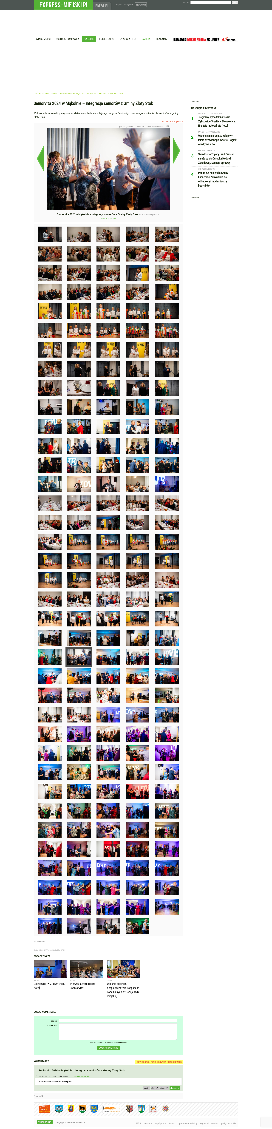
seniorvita (43, 950)
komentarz (52, 1025)
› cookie (186, 2)
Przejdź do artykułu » (172, 121)
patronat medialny (188, 1123)
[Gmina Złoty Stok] (127, 1112)
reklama (148, 1123)
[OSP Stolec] (151, 1112)
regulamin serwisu (209, 1123)
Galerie (89, 38)
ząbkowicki (141, 4)
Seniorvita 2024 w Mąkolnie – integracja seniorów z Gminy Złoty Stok (91, 94)
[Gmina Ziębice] (139, 1112)
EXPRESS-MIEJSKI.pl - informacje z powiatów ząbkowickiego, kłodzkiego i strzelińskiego (63, 5)
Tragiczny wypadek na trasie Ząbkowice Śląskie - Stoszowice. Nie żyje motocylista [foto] (217, 121)
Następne (176, 151)
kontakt (172, 1123)
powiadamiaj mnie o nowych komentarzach (159, 1061)
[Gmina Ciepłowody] (80, 1112)
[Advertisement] (136, 67)
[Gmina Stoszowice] (109, 1112)
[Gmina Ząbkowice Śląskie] (57, 1112)
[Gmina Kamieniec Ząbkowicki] (92, 1112)
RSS (138, 1123)
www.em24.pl (103, 5)
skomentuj (175, 1088)
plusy (154, 1088)
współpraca (160, 1123)
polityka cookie (228, 1123)
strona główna (42, 94)
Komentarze (106, 38)
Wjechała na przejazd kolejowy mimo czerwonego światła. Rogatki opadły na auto (217, 140)
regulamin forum (120, 1042)
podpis (54, 1021)
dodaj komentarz (108, 1048)
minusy (163, 1088)
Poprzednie (40, 159)
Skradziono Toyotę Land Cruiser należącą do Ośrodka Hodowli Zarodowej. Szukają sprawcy (216, 158)
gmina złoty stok (57, 950)
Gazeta (146, 38)
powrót (39, 1096)
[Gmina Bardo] (68, 1112)
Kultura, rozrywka (67, 38)
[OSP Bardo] (163, 1112)
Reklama (161, 38)
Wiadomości (43, 38)
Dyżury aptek (128, 38)
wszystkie (128, 4)
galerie (54, 94)
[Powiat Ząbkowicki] (42, 1112)
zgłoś (146, 1088)
